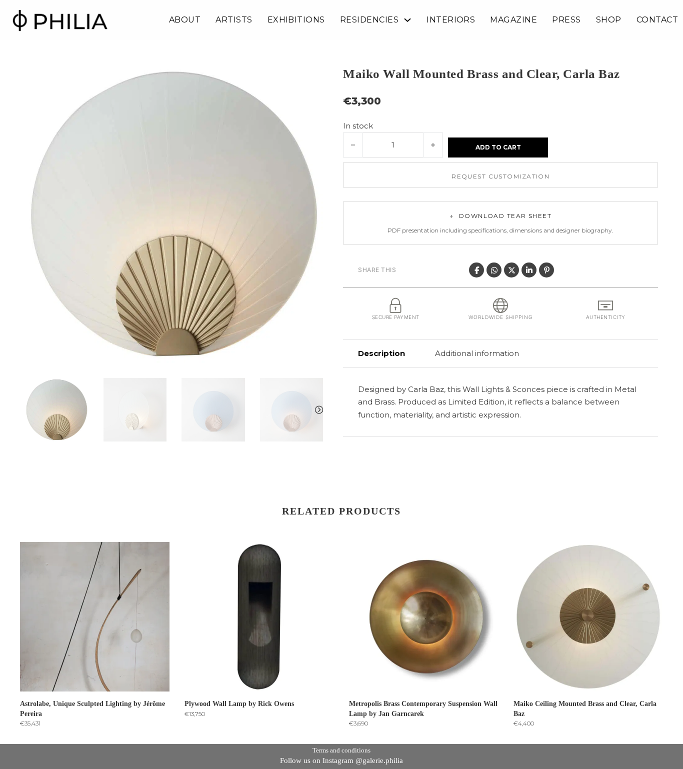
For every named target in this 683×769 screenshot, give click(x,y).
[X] (511, 270)
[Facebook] (476, 270)
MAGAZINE (513, 20)
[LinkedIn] (529, 270)
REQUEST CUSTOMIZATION (501, 176)
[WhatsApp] (494, 270)
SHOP (609, 20)
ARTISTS (234, 20)
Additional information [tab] (477, 353)
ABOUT (184, 20)
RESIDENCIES (369, 20)
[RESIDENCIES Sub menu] (408, 20)
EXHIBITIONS (296, 20)
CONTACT (657, 20)
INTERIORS (450, 20)
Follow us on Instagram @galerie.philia (341, 760)
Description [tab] (381, 353)
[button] (310, 78)
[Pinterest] (546, 270)
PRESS (566, 20)
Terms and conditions (341, 750)
